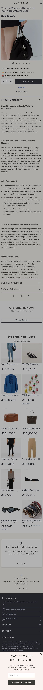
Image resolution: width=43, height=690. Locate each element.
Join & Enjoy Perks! (21, 683)
